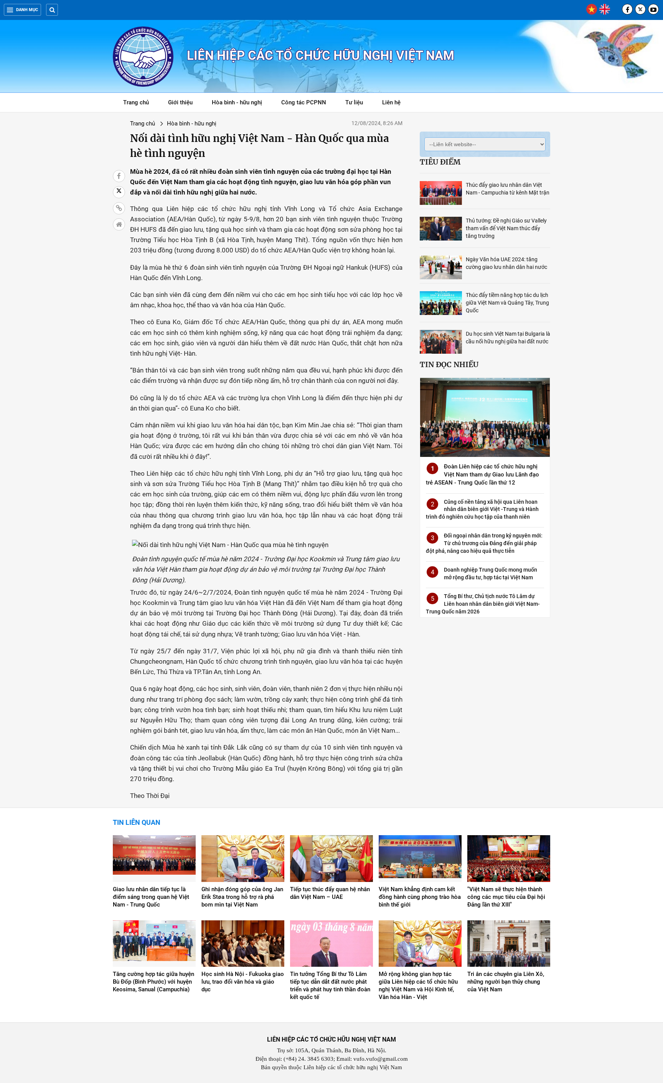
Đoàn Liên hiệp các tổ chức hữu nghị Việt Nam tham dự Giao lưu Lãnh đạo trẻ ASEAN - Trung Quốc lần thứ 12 (482, 474)
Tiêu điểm (440, 161)
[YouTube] (653, 9)
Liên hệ (391, 102)
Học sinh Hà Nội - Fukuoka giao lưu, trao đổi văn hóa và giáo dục (242, 982)
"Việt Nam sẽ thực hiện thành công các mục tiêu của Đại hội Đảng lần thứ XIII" (506, 897)
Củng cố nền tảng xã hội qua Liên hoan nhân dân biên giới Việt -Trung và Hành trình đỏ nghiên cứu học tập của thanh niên (482, 509)
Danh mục (27, 9)
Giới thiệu (180, 102)
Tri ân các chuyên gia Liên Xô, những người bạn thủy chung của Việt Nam (505, 982)
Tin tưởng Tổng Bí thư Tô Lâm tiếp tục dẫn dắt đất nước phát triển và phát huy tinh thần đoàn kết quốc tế (330, 986)
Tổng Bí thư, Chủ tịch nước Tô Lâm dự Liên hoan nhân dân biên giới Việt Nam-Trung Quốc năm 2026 (483, 603)
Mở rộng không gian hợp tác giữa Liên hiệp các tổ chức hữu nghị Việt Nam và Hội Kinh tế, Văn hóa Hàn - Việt (418, 986)
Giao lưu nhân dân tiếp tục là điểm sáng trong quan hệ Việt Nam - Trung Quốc (151, 897)
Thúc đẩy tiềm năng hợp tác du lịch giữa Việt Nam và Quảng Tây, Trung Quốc (507, 302)
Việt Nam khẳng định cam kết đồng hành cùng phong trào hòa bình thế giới (420, 897)
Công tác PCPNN (303, 102)
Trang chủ (136, 102)
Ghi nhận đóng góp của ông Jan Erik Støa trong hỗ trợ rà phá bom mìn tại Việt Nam (242, 897)
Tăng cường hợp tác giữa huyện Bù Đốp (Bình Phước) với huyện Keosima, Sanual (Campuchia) (153, 982)
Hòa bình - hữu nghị (237, 102)
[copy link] (119, 208)
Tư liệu (358, 104)
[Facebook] (627, 9)
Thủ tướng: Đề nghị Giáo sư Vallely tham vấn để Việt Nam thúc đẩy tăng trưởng (506, 228)
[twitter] (640, 9)
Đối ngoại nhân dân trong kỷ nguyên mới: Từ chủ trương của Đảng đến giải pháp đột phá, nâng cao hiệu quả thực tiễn (484, 543)
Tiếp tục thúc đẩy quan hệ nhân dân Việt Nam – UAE (330, 893)
